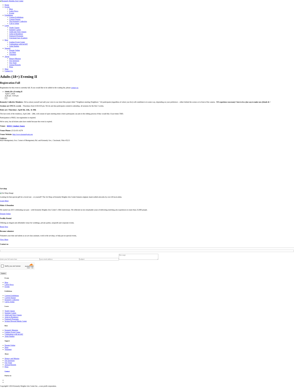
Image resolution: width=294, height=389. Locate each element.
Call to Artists (14, 23)
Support (7, 48)
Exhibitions (9, 15)
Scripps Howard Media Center (16, 321)
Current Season (14, 19)
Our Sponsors (14, 61)
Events (7, 7)
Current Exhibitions (16, 17)
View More (4, 240)
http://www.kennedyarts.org (23, 134)
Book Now (4, 227)
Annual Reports (15, 65)
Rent (6, 40)
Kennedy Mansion (11, 330)
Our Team (13, 63)
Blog (11, 9)
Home (7, 5)
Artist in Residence (16, 34)
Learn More (4, 201)
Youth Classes (14, 28)
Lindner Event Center (17, 42)
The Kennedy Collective (18, 21)
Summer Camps (15, 30)
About (7, 57)
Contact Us (9, 71)
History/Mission (15, 59)
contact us (74, 88)
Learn (7, 26)
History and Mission (12, 358)
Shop (6, 69)
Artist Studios (14, 46)
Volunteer (12, 54)
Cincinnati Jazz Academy (18, 38)
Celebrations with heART (18, 44)
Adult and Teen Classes (17, 32)
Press (11, 67)
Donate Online (14, 50)
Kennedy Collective (12, 300)
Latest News (13, 11)
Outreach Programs (16, 36)
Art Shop (12, 52)
